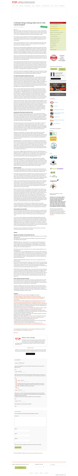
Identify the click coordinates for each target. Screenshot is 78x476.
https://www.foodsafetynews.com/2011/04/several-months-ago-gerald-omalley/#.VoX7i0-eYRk (30, 324)
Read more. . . (52, 214)
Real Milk (56, 102)
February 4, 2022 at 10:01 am (22, 401)
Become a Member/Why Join (55, 24)
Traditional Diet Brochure (55, 38)
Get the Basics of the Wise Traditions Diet (20, 467)
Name (16, 428)
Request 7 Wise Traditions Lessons (56, 32)
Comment (17, 415)
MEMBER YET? (62, 69)
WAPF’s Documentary (54, 30)
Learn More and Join (30, 353)
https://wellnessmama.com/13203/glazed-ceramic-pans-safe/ (24, 319)
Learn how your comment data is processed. (34, 453)
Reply (15, 369)
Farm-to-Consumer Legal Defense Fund (59, 113)
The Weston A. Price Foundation (23, 2)
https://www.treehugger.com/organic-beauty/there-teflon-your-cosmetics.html (27, 296)
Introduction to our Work (55, 34)
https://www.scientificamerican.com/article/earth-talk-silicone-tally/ (30, 308)
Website (16, 438)
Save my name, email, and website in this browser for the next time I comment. (28, 444)
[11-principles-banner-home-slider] (39, 13)
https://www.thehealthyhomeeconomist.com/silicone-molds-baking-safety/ (31, 317)
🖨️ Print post (16, 29)
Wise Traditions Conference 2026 (56, 22)
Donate (51, 47)
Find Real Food (57, 123)
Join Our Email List (53, 26)
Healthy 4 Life (57, 116)
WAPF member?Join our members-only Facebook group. (58, 94)
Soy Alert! (56, 106)
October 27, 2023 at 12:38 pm (24, 381)
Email (16, 433)
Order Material (53, 45)
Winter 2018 (30, 330)
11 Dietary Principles (54, 36)
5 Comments (43, 27)
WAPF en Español (53, 49)
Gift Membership (53, 43)
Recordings (62, 89)
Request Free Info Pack (54, 28)
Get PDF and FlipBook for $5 (55, 78)
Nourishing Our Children (59, 109)
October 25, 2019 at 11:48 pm (22, 372)
